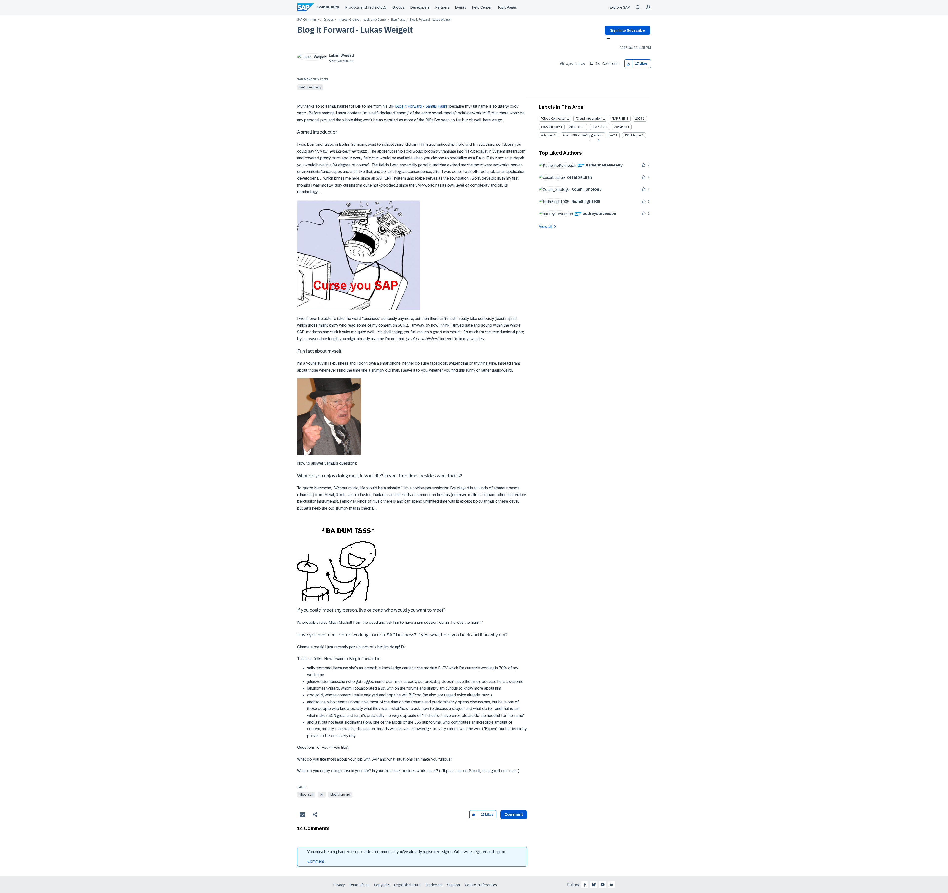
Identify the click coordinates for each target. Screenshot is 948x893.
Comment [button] (513, 814)
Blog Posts (398, 19)
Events (460, 7)
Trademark (434, 885)
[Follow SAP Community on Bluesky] (594, 885)
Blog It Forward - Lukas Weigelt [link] (430, 19)
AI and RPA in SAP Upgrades (582, 135)
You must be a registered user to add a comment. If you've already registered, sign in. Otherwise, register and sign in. (406, 852)
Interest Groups (348, 19)
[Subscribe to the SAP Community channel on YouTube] (603, 885)
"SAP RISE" (619, 118)
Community (327, 7)
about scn (306, 794)
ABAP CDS (598, 127)
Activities (620, 127)
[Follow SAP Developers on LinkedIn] (611, 885)
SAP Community (308, 19)
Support (453, 885)
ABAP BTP (575, 127)
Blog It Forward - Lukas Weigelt (355, 29)
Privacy (339, 885)
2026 (638, 118)
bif (321, 794)
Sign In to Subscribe (627, 30)
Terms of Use (359, 885)
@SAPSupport (550, 127)
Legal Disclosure (407, 885)
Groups (398, 7)
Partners (442, 7)
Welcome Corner (375, 19)
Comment (315, 861)
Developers (420, 7)
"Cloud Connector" (553, 118)
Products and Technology (365, 7)
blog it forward (340, 794)
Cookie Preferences (481, 885)
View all (545, 226)
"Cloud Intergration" (589, 118)
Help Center (482, 7)
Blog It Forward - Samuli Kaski (421, 106)
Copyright (382, 885)
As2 (612, 135)
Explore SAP (620, 7)
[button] (628, 64)
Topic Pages (507, 7)
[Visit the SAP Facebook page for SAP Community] (585, 885)
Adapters (547, 135)
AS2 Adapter (632, 135)
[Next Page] (598, 140)
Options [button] (607, 38)
